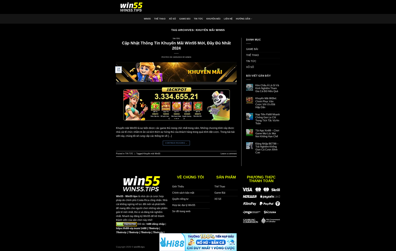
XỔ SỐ (172, 18)
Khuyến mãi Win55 (151, 153)
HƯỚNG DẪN (243, 18)
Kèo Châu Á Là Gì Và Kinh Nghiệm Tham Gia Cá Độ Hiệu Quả (267, 88)
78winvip (153, 228)
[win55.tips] (131, 7)
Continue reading (176, 143)
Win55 (147, 18)
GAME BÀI (184, 18)
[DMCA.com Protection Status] (126, 224)
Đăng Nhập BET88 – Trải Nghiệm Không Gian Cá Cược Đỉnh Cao (266, 148)
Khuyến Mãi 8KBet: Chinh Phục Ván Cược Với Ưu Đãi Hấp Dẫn (266, 103)
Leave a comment (229, 153)
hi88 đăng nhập (155, 224)
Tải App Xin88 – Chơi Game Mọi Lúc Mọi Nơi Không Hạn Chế (267, 133)
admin (188, 57)
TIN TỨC (198, 18)
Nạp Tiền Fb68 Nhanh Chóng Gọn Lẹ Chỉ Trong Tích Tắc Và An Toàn (267, 119)
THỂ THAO (160, 18)
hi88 (144, 228)
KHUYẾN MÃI (213, 18)
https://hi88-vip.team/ (128, 228)
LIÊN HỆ (228, 18)
